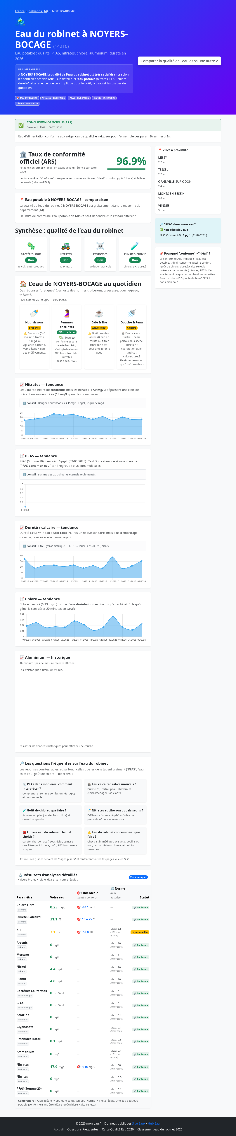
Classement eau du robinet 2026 (159, 1129)
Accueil (59, 1129)
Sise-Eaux (138, 1123)
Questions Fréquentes (82, 1129)
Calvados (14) (38, 11)
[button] (83, 877)
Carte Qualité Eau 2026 (118, 1129)
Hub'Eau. (154, 1123)
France (20, 11)
